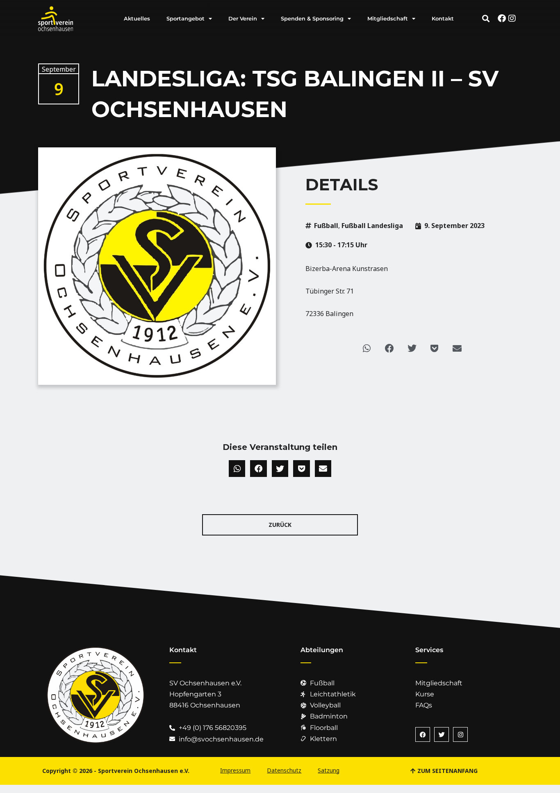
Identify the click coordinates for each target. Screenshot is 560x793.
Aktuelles (137, 18)
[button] (486, 18)
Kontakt (443, 18)
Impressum (235, 770)
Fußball (326, 225)
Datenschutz (284, 770)
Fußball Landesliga (372, 225)
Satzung (328, 770)
